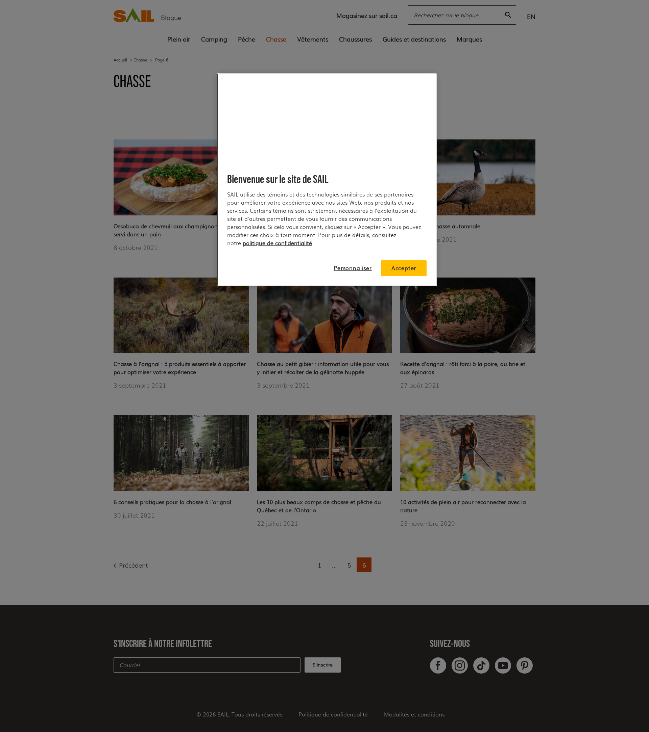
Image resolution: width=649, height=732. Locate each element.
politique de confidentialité (277, 243)
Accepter (403, 268)
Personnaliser (352, 268)
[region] (327, 179)
